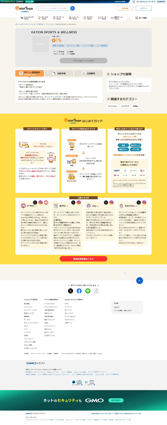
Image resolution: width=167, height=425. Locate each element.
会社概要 (49, 353)
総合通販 (26, 304)
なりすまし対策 (100, 374)
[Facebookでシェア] (79, 290)
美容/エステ (48, 313)
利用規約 (26, 353)
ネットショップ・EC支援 (46, 419)
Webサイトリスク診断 (80, 372)
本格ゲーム (68, 323)
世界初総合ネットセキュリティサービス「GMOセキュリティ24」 (42, 372)
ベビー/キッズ (28, 339)
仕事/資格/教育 (49, 310)
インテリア (125, 106)
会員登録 (125, 8)
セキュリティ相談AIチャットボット (97, 371)
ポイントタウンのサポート (54, 97)
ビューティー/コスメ (30, 310)
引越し (46, 323)
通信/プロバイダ (49, 319)
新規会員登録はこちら (83, 258)
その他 (129, 419)
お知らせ (116, 307)
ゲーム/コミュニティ (50, 307)
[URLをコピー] (96, 290)
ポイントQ (68, 310)
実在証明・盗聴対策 (31, 374)
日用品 (135, 106)
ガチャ (67, 304)
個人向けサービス (120, 419)
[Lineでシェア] (87, 290)
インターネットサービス (32, 419)
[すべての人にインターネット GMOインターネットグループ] (151, 1)
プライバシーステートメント (37, 353)
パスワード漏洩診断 (67, 372)
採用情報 (56, 353)
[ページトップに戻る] (139, 280)
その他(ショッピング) (30, 348)
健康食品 (26, 316)
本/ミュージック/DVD (31, 323)
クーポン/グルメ (49, 304)
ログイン (144, 8)
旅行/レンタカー (49, 332)
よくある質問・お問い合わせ (123, 310)
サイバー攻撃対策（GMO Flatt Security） (82, 374)
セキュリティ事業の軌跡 (112, 374)
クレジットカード (49, 326)
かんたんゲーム (69, 319)
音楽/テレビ (48, 329)
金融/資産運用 (48, 316)
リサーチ (89, 419)
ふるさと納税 (28, 345)
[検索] (72, 8)
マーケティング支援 (80, 419)
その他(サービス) (49, 335)
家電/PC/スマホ (29, 313)
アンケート (68, 307)
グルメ (26, 326)
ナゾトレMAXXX (70, 316)
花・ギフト (27, 319)
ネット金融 (104, 419)
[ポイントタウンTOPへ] (24, 9)
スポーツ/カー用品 (30, 342)
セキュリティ (69, 419)
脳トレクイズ (69, 313)
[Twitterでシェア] (70, 290)
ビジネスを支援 (60, 419)
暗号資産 (111, 419)
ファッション (112, 106)
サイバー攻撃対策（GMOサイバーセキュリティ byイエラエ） (54, 374)
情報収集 (96, 419)
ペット (26, 329)
